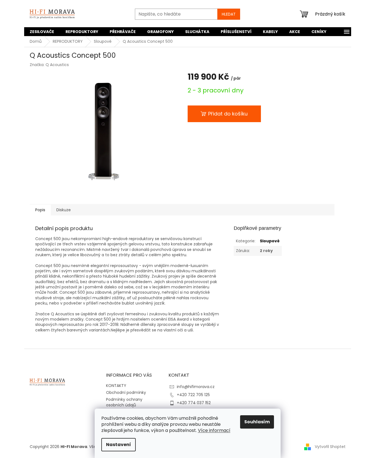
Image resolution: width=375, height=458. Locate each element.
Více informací (214, 430)
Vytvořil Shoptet (330, 446)
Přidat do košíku (228, 113)
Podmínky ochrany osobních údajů (124, 402)
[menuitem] (42, 31)
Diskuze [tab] (63, 210)
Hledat (229, 14)
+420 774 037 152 (194, 403)
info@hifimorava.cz (196, 386)
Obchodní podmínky (126, 392)
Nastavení (118, 444)
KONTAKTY (116, 385)
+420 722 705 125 (193, 394)
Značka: (49, 64)
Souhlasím (257, 422)
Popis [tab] (40, 210)
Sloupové (270, 241)
